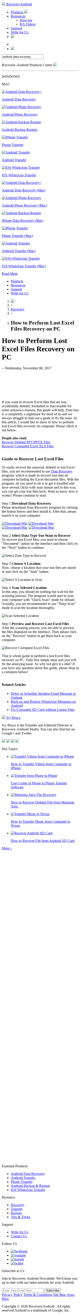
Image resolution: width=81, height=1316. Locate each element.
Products (17, 12)
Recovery (18, 309)
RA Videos (28, 24)
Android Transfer (23, 1178)
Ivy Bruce (13, 718)
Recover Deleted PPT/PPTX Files (26, 442)
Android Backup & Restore (30, 1186)
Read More (10, 274)
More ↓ (7, 848)
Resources (18, 16)
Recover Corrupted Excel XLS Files (28, 446)
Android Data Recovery (28, 1174)
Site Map (59, 1295)
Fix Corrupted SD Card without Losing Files (42, 709)
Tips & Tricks (20, 1217)
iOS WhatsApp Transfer (28, 1190)
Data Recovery (61, 471)
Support (16, 28)
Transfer (16, 1209)
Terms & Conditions (37, 1295)
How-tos (26, 20)
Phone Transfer (21, 1182)
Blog (5, 1299)
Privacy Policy (12, 1295)
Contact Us (19, 1236)
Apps (70, 1295)
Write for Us (19, 32)
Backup (16, 1213)
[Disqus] (40, 984)
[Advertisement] (40, 385)
